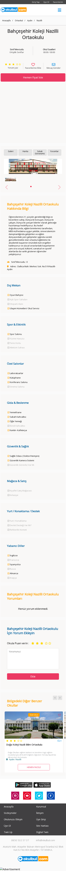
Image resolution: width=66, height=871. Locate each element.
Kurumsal (41, 806)
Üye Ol (46, 2)
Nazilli (39, 20)
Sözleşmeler (10, 812)
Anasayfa (6, 20)
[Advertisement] (33, 112)
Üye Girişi (41, 819)
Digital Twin (42, 832)
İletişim (40, 812)
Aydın (29, 20)
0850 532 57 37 (20, 840)
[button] (31, 186)
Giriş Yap (36, 2)
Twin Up (8, 832)
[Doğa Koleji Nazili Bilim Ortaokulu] (34, 737)
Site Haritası (42, 825)
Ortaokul (19, 20)
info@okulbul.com (45, 840)
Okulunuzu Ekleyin (13, 819)
